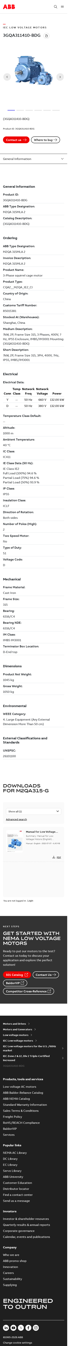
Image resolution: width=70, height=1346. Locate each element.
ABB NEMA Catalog (16, 1098)
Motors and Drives (14, 1023)
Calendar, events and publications (26, 1237)
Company (10, 1247)
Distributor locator (16, 1189)
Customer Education (17, 1183)
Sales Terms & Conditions (21, 1111)
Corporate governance (19, 1231)
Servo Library (12, 1171)
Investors (9, 1211)
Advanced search (16, 819)
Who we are (11, 1255)
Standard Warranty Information (25, 1104)
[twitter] (21, 1328)
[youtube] (13, 1328)
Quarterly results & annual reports (26, 1225)
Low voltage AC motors (19, 1086)
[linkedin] (6, 1328)
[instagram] (36, 1328)
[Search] (55, 7)
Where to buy (43, 140)
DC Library (10, 1159)
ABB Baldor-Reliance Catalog (23, 1092)
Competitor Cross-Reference (26, 991)
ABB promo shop (15, 1261)
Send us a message (16, 1201)
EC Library (10, 1165)
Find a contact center (18, 1195)
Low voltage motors (15, 1035)
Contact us (13, 140)
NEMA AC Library (15, 1153)
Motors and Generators (17, 1029)
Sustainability (12, 1279)
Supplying (10, 1285)
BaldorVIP (13, 983)
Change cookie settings (17, 1342)
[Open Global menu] (62, 7)
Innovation (10, 1267)
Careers (8, 1273)
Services (9, 1135)
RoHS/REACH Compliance (21, 1123)
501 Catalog (14, 975)
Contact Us (44, 975)
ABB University (13, 1177)
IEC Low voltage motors (18, 1040)
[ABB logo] (9, 7)
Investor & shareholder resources (26, 1219)
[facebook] (28, 1328)
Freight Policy (12, 1117)
